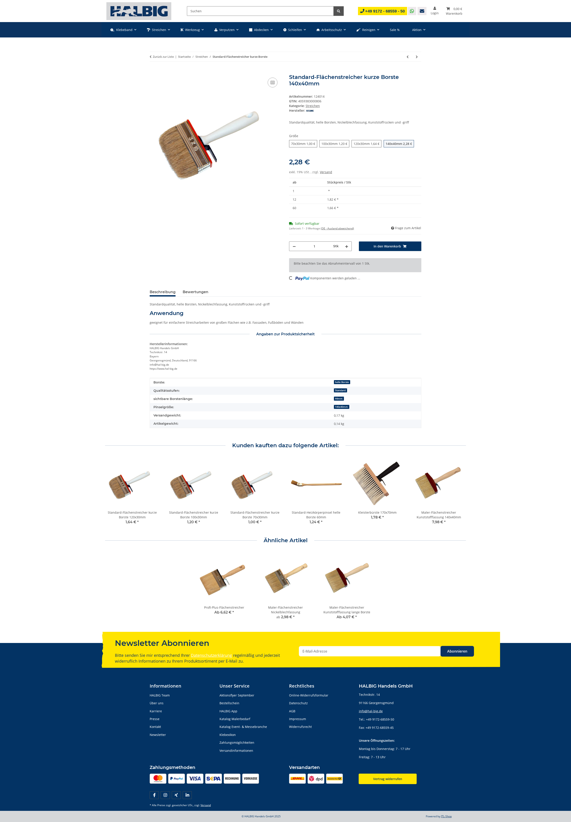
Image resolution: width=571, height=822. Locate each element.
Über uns (156, 703)
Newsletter (158, 735)
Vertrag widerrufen (387, 779)
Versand (326, 172)
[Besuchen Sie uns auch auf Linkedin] (187, 795)
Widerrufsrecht (300, 727)
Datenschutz (298, 703)
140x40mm (341, 406)
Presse (154, 719)
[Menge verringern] (294, 246)
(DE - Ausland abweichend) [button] (337, 228)
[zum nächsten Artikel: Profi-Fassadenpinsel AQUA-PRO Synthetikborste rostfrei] (416, 57)
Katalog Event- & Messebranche (243, 727)
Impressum (297, 719)
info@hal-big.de (371, 711)
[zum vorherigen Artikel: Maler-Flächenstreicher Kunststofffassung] (407, 57)
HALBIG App (228, 711)
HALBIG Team (160, 695)
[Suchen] (338, 11)
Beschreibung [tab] (163, 292)
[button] (434, 11)
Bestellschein (229, 703)
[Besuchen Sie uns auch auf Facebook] (154, 795)
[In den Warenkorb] (153, 71)
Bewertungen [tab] (195, 292)
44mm (339, 398)
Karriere (156, 711)
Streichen (313, 106)
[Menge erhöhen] (347, 246)
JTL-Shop (446, 816)
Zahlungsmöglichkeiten (236, 742)
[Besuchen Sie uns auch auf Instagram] (165, 795)
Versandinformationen (236, 750)
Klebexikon (227, 735)
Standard (340, 390)
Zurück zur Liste (163, 57)
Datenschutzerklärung (211, 655)
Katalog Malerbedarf (234, 719)
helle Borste (342, 382)
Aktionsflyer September (236, 695)
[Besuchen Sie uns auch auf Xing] (176, 795)
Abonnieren (457, 651)
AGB (292, 711)
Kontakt (155, 727)
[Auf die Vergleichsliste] (272, 82)
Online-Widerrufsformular (308, 695)
